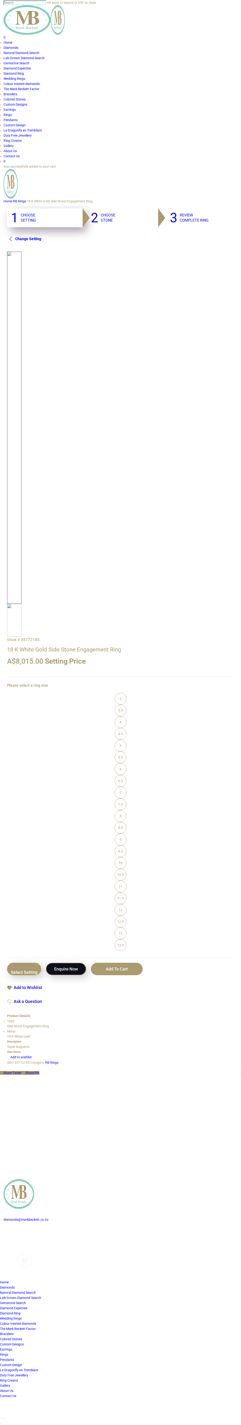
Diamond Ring (10, 1313)
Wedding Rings (11, 1318)
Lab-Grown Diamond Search (20, 1298)
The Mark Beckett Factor (18, 1329)
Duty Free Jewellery (14, 1375)
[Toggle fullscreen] (3, 1418)
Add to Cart (117, 969)
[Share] (2, 1418)
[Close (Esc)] (0, 1418)
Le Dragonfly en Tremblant (19, 1370)
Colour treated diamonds (18, 1323)
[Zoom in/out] (5, 1418)
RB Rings (19, 201)
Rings (4, 1354)
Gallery (9, 1240)
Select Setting (24, 972)
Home (8, 201)
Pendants (7, 1360)
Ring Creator (9, 1380)
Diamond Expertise (13, 1308)
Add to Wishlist (28, 987)
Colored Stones (11, 1339)
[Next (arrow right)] (2, 1423)
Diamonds (11, 1230)
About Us (10, 1245)
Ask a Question (28, 1001)
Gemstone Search (13, 1303)
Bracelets (7, 1334)
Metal (11, 1031)
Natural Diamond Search (18, 1292)
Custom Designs (15, 1235)
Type (10, 1021)
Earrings (6, 1349)
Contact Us (12, 1250)
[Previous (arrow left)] (0, 1423)
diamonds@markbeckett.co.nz (26, 1219)
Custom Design (11, 1365)
